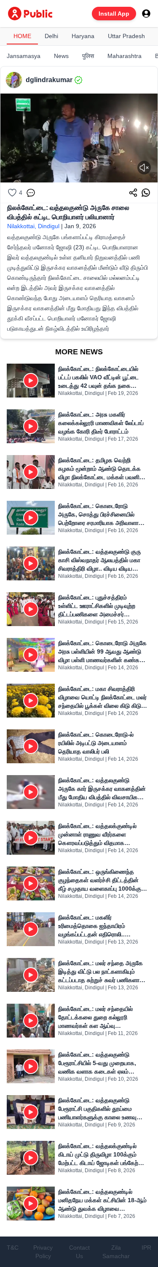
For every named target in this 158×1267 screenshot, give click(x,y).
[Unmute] (144, 167)
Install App (114, 13)
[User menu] (146, 13)
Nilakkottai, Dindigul (33, 226)
